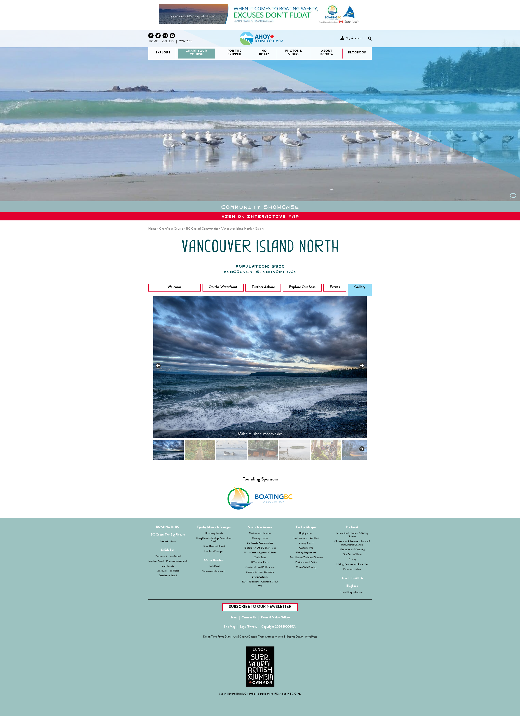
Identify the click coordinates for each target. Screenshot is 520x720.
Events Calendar (260, 577)
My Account (354, 38)
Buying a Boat (306, 533)
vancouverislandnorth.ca (260, 271)
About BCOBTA (326, 53)
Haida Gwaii (214, 566)
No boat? (264, 53)
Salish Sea (167, 550)
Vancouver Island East (168, 571)
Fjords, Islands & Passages (214, 527)
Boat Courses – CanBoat (306, 538)
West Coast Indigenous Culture (260, 553)
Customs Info (306, 548)
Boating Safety (306, 543)
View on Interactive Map (260, 216)
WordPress (311, 637)
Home (153, 41)
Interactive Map (168, 541)
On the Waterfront (223, 287)
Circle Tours (260, 557)
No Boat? (352, 527)
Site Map (230, 627)
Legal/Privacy (248, 627)
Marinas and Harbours (260, 533)
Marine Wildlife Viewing (352, 550)
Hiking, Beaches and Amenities (352, 564)
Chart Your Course (196, 53)
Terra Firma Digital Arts (224, 637)
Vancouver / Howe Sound (168, 556)
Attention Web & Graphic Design (284, 637)
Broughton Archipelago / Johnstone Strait (214, 540)
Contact (185, 41)
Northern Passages (213, 551)
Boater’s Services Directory (260, 572)
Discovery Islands (214, 533)
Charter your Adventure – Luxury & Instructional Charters (352, 543)
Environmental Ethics (306, 562)
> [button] (362, 366)
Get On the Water (352, 554)
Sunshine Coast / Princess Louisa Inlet (167, 561)
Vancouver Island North (236, 229)
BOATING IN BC (167, 527)
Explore (163, 52)
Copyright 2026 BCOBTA (278, 627)
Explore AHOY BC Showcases (260, 548)
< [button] (158, 366)
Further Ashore (263, 287)
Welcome (175, 287)
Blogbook (357, 52)
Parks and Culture (352, 569)
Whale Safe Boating (306, 567)
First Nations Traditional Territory (306, 557)
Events (335, 287)
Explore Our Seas (302, 287)
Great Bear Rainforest (214, 546)
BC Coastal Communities (202, 229)
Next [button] (362, 449)
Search (370, 39)
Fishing (352, 559)
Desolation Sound (168, 576)
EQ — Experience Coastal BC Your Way (260, 584)
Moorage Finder (260, 538)
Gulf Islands (168, 566)
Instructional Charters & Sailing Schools (352, 535)
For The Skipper (235, 53)
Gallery (168, 41)
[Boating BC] (260, 23)
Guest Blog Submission (352, 592)
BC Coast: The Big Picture (168, 535)
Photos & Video (293, 53)
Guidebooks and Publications (260, 567)
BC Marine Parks (260, 562)
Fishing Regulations (306, 553)
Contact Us (249, 617)
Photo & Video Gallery (275, 617)
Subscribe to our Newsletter (260, 607)
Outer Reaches (213, 560)
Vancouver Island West (213, 571)
